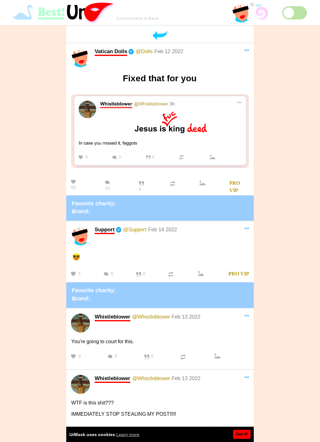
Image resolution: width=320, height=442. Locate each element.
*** (246, 50)
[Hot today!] (203, 187)
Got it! (242, 434)
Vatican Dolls (111, 51)
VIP (233, 190)
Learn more (127, 434)
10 (107, 188)
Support (105, 229)
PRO (234, 183)
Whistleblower (112, 316)
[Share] (173, 187)
